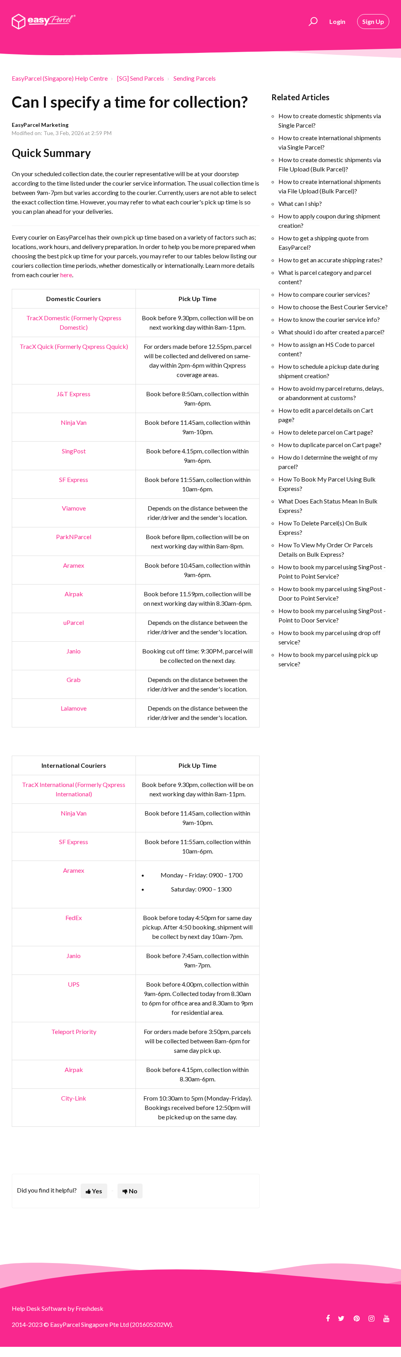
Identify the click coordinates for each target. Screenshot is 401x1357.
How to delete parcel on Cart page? (325, 432)
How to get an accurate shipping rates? (330, 259)
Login (337, 21)
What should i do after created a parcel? (331, 332)
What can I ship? (300, 203)
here (66, 274)
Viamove (74, 508)
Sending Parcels (194, 78)
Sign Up (373, 21)
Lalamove (74, 708)
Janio (74, 651)
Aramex (73, 565)
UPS (73, 984)
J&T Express (73, 393)
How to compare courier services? (324, 294)
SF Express (73, 479)
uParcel (73, 622)
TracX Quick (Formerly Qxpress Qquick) (74, 346)
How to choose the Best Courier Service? (333, 306)
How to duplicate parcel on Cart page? (329, 444)
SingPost (74, 451)
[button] (312, 21)
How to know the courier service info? (329, 319)
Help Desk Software (39, 1308)
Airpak (74, 593)
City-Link (73, 1098)
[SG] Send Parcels (140, 78)
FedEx (73, 917)
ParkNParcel (73, 536)
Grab (74, 679)
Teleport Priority (73, 1031)
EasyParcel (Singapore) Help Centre (60, 78)
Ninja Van (74, 422)
